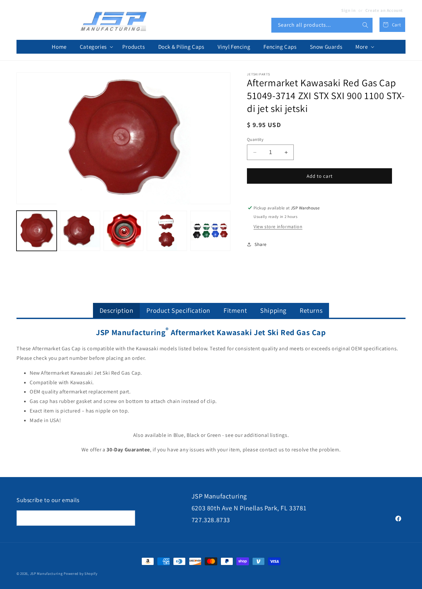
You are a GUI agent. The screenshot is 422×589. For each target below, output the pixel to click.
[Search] (365, 25)
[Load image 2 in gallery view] (80, 231)
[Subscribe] (127, 518)
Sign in (348, 10)
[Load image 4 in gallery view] (167, 231)
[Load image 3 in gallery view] (124, 231)
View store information (278, 226)
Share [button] (261, 244)
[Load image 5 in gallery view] (210, 231)
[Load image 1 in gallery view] (36, 231)
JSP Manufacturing (46, 573)
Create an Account (384, 10)
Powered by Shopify (81, 573)
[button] (94, 47)
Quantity (255, 139)
